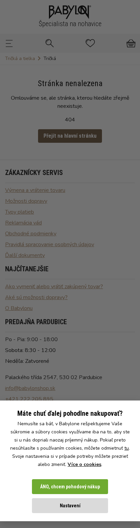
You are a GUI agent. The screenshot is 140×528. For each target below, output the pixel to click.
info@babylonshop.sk (30, 388)
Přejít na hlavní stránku (70, 136)
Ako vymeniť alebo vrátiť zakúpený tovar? (54, 286)
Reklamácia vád (23, 223)
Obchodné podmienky (30, 233)
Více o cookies (84, 464)
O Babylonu (19, 308)
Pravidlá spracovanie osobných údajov (49, 244)
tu (126, 448)
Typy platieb (19, 212)
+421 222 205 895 (29, 399)
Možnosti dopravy (26, 201)
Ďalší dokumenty (25, 255)
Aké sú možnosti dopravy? (36, 297)
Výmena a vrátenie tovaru (35, 190)
